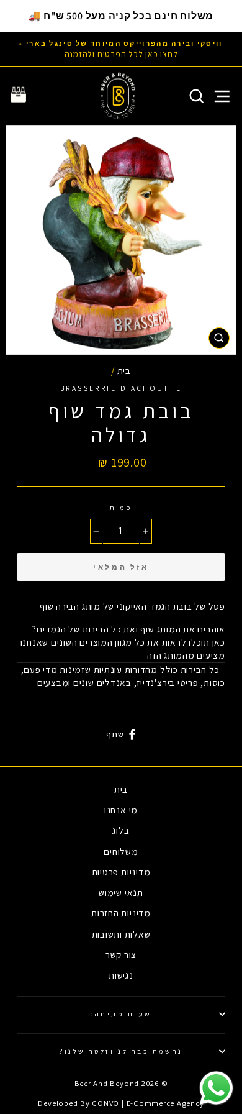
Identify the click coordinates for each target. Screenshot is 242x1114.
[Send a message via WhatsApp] (216, 1088)
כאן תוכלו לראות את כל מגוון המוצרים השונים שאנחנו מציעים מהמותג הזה (122, 648)
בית (124, 370)
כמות (121, 507)
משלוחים (121, 851)
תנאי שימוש (121, 892)
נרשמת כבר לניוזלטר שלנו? (121, 1051)
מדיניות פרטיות (121, 871)
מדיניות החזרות (121, 912)
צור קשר (121, 954)
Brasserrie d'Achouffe (121, 388)
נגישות (121, 975)
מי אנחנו (121, 809)
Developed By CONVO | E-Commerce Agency (121, 1103)
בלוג (120, 830)
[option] (121, 49)
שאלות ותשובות (121, 934)
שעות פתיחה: (121, 1013)
